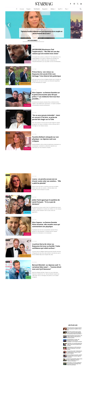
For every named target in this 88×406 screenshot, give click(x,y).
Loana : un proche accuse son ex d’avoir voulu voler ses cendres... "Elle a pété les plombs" (46, 181)
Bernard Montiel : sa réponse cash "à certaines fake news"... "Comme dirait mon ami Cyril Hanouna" (46, 267)
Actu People (27, 105)
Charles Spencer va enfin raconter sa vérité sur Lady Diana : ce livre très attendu (74, 348)
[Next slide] (79, 25)
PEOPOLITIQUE (56, 29)
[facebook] (70, 4)
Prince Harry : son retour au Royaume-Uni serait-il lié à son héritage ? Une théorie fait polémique (46, 74)
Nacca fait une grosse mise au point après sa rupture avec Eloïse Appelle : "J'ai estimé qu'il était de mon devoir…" (74, 332)
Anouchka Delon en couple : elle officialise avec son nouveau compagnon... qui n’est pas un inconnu (74, 340)
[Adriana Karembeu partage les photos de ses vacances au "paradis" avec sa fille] (65, 329)
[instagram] (74, 4)
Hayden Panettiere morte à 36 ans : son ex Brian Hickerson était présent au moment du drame (74, 336)
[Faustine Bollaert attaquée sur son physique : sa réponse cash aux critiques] (18, 140)
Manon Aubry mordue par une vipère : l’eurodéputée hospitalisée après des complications (53, 32)
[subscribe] (39, 40)
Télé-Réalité (37, 9)
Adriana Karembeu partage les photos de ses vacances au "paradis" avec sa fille (74, 328)
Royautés (44, 9)
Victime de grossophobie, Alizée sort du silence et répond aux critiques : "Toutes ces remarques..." (74, 359)
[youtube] (81, 4)
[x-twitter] (78, 4)
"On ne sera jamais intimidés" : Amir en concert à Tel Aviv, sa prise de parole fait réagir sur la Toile (46, 117)
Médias (52, 9)
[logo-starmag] (44, 4)
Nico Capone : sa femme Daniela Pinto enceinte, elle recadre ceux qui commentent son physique (46, 224)
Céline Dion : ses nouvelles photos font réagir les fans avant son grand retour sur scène (74, 344)
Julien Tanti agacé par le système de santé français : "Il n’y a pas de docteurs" (46, 202)
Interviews (27, 62)
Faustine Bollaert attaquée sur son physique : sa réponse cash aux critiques (45, 139)
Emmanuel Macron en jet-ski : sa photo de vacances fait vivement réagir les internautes (74, 356)
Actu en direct (32, 40)
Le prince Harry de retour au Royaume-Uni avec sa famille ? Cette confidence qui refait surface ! (46, 246)
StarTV (59, 9)
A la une (22, 9)
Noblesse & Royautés (25, 83)
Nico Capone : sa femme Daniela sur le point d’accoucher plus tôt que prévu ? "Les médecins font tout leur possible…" (46, 95)
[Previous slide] (8, 25)
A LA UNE (51, 29)
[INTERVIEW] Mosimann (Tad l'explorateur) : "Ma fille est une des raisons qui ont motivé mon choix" (45, 51)
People (28, 9)
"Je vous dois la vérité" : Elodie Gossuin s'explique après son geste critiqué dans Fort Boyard (74, 352)
